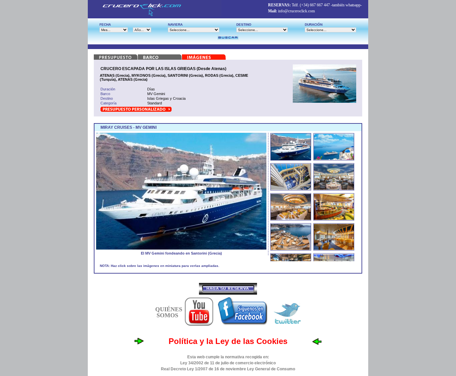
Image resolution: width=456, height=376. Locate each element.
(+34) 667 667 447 (315, 5)
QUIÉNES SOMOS (168, 312)
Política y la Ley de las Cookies (228, 341)
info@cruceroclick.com (296, 11)
